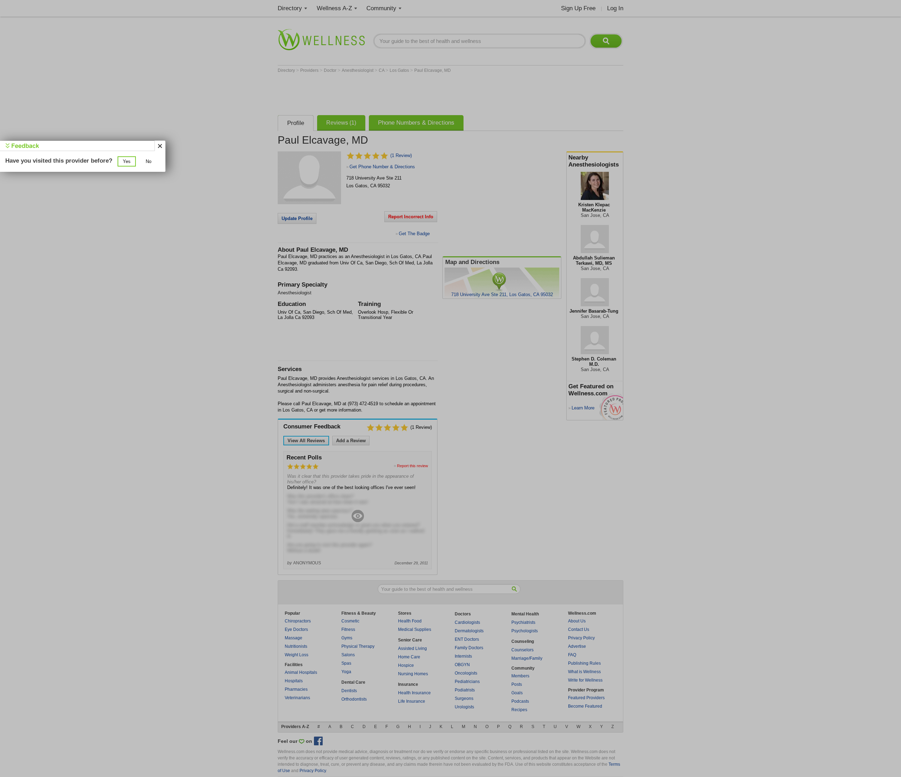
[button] (127, 161)
